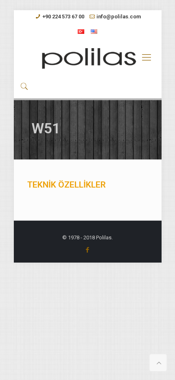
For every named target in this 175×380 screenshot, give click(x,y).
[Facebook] (87, 250)
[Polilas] (87, 57)
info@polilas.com (118, 16)
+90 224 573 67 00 (63, 16)
